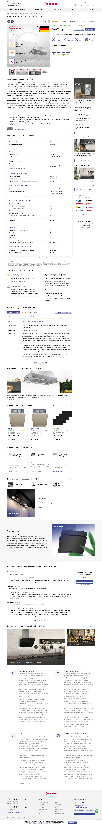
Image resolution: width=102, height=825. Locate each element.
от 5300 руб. (70, 40)
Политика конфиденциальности (45, 817)
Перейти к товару (14, 471)
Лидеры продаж (59, 809)
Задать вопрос (84, 581)
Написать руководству (85, 814)
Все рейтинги (85, 160)
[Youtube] (83, 802)
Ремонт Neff (41, 807)
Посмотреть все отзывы (63, 312)
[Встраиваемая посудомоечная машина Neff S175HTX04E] (17, 418)
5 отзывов (63, 21)
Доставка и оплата (43, 802)
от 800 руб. (58, 40)
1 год (80, 40)
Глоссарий (58, 804)
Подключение (41, 804)
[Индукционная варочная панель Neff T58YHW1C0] (62, 418)
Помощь (40, 811)
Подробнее (84, 214)
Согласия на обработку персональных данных (51, 823)
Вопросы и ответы (60, 806)
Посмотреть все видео (86, 626)
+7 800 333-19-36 (13, 6)
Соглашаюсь (72, 822)
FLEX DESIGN (57, 9)
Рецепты (57, 802)
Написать (84, 231)
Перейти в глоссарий (43, 507)
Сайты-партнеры (59, 813)
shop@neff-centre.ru (81, 807)
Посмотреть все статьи (84, 189)
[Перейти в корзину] (87, 5)
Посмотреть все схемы (85, 133)
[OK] (79, 802)
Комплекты (39, 9)
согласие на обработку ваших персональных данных (36, 822)
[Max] (86, 802)
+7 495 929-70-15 (13, 4)
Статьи (39, 813)
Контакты (57, 811)
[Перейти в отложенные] (75, 5)
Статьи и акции (75, 2)
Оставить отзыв (14, 312)
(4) (48, 430)
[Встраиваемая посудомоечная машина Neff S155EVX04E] (39, 418)
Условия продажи (59, 817)
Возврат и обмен (42, 809)
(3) (25, 430)
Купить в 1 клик (79, 29)
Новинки (73, 9)
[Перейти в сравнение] (81, 5)
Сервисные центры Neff (44, 806)
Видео (57, 807)
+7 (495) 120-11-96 (84, 226)
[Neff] (51, 4)
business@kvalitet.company (83, 810)
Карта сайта (77, 817)
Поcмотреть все (85, 584)
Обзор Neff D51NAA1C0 (20, 129)
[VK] (75, 802)
